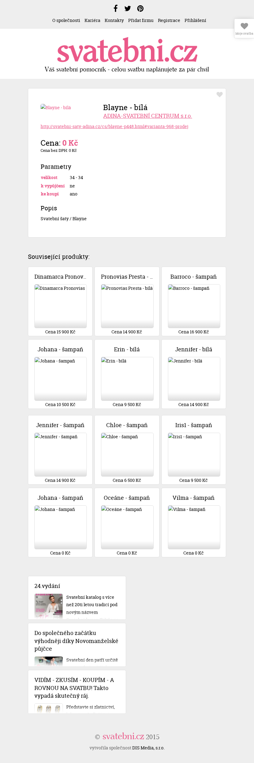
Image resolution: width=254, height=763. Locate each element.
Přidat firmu (141, 20)
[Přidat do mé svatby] (220, 95)
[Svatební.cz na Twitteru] (127, 9)
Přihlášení (195, 20)
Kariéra (92, 20)
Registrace (169, 20)
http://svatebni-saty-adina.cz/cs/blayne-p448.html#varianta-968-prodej (114, 126)
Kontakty (114, 20)
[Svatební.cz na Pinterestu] (140, 9)
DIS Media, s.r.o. (148, 748)
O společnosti (66, 20)
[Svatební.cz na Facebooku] (115, 9)
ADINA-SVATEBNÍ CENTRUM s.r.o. (147, 116)
